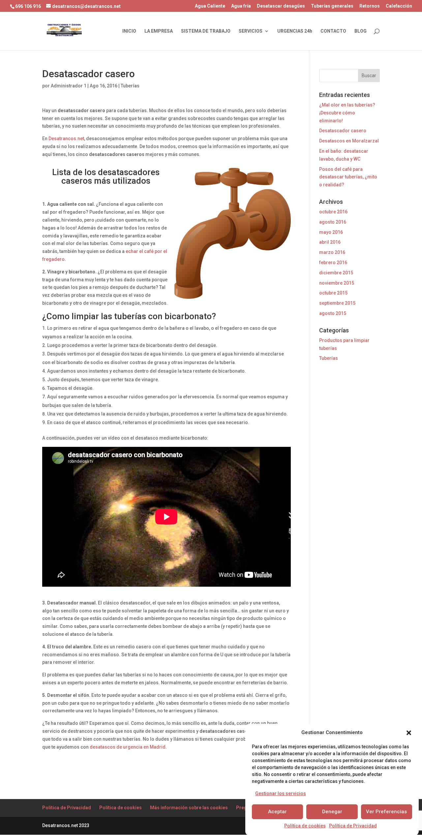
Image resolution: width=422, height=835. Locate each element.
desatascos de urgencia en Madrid (128, 747)
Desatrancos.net (66, 138)
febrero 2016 (333, 262)
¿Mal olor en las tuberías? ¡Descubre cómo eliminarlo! (347, 112)
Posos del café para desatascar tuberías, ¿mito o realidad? (348, 177)
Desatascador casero (342, 130)
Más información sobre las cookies (189, 807)
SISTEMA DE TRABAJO (205, 31)
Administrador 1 (68, 85)
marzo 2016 (332, 252)
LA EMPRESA (158, 31)
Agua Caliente (210, 6)
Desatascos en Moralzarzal (349, 140)
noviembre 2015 (336, 283)
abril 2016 (330, 242)
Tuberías (130, 85)
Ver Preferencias (386, 812)
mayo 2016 (331, 232)
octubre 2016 (333, 211)
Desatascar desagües (281, 6)
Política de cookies (305, 825)
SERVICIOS (250, 31)
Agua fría (241, 6)
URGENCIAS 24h (294, 31)
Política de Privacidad (353, 825)
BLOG (360, 31)
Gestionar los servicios (280, 793)
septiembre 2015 (337, 303)
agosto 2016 (332, 222)
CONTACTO (333, 31)
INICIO (129, 31)
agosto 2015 (332, 313)
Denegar (332, 812)
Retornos (369, 6)
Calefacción (399, 6)
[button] (409, 732)
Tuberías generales (332, 6)
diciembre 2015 (336, 272)
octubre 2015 (333, 292)
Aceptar (277, 812)
